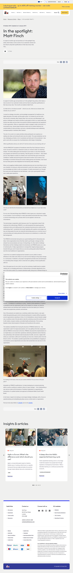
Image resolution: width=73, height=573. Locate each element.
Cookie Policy (10, 539)
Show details (61, 293)
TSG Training (58, 515)
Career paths (11, 515)
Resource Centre (12, 19)
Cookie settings (35, 297)
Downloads (10, 512)
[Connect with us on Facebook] (42, 510)
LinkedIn (20, 403)
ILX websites (57, 506)
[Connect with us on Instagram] (46, 510)
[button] (33, 485)
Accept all (57, 297)
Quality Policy (26, 530)
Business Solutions (26, 12)
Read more (10, 476)
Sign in (59, 1)
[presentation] (3, 455)
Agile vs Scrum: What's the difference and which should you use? (20, 456)
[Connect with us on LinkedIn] (49, 510)
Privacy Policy (10, 537)
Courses (12, 12)
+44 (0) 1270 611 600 (52, 1)
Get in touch (65, 12)
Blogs (19, 19)
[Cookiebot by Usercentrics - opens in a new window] (61, 274)
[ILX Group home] (6, 12)
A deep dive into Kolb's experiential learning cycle (49, 455)
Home (4, 19)
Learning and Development (45, 472)
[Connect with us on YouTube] (39, 510)
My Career (18, 12)
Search (55, 12)
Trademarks (25, 533)
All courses (10, 510)
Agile (9, 472)
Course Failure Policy (27, 539)
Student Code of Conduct (28, 537)
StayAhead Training (59, 518)
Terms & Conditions (11, 535)
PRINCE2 (57, 510)
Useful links (10, 533)
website (31, 403)
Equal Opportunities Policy (28, 535)
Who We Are (35, 12)
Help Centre (42, 12)
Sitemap (9, 530)
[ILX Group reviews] (28, 549)
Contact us (25, 506)
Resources (48, 12)
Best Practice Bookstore (60, 512)
